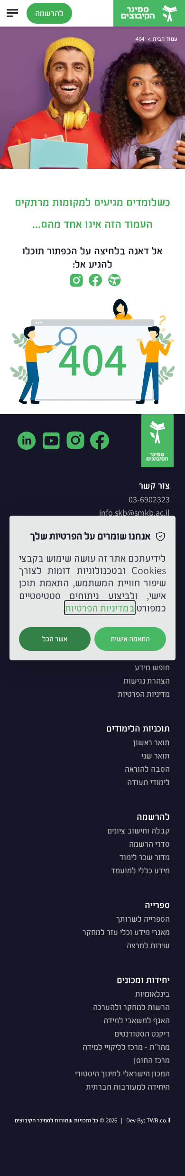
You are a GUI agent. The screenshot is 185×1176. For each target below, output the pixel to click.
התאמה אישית (130, 639)
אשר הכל (54, 639)
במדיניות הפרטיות (100, 607)
